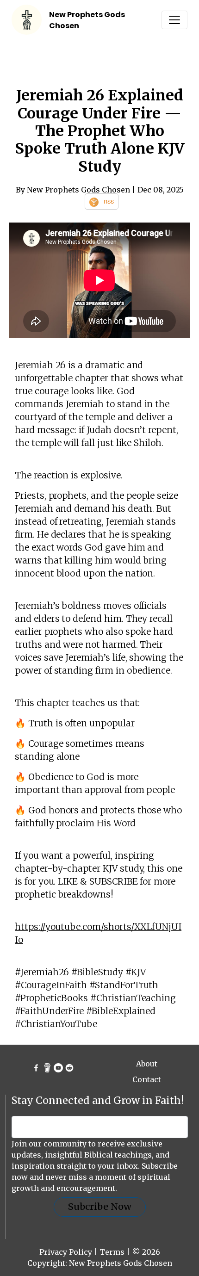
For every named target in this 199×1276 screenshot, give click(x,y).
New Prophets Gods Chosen (120, 1263)
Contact (146, 1079)
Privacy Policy (65, 1252)
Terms (112, 1252)
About (146, 1063)
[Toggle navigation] (174, 20)
